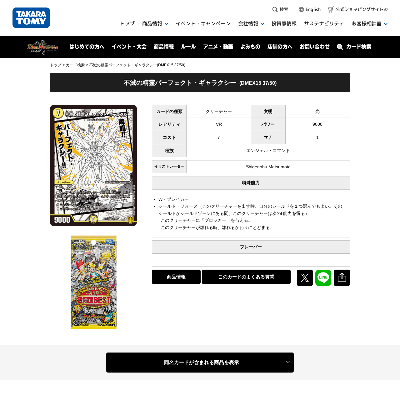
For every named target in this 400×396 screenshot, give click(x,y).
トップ (55, 65)
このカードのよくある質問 (246, 276)
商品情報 (176, 276)
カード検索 (75, 65)
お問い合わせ (315, 46)
